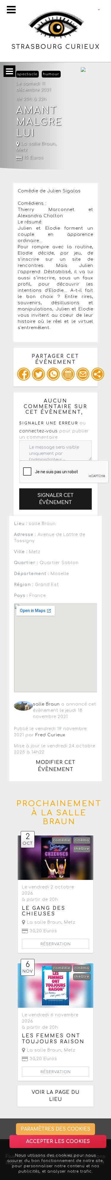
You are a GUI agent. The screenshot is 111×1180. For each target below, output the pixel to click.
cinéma (81, 840)
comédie (61, 840)
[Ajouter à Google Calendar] (68, 374)
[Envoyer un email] (82, 374)
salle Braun (46, 704)
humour (51, 74)
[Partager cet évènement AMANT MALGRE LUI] (97, 374)
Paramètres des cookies (55, 1129)
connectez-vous (38, 431)
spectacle (27, 74)
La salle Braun (37, 143)
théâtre (81, 849)
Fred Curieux (50, 735)
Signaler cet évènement (55, 499)
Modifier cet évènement (55, 766)
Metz (22, 150)
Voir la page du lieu (56, 1096)
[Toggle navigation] (11, 9)
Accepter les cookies (58, 1141)
